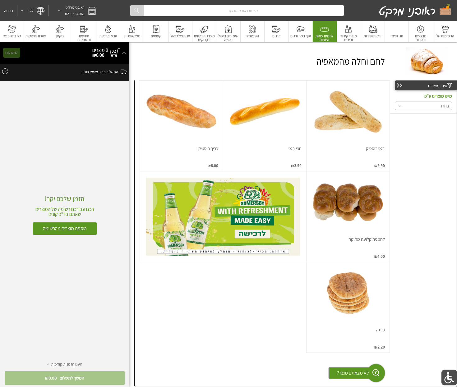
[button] (74, 10)
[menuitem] (445, 31)
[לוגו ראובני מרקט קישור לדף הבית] (415, 10)
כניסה (8, 10)
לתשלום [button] (11, 52)
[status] (100, 50)
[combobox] (237, 10)
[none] (348, 126)
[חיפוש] (136, 10)
